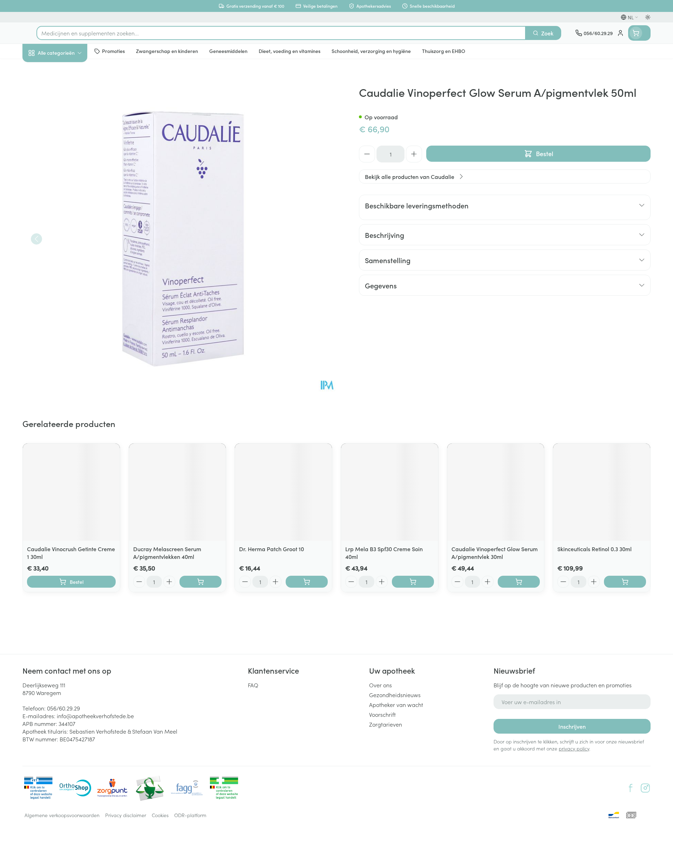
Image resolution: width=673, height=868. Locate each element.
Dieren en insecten (67, 223)
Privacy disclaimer (125, 815)
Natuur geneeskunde (67, 183)
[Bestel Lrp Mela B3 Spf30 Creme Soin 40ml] (413, 582)
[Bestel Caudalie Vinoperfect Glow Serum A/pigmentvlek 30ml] (519, 582)
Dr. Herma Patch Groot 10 (271, 549)
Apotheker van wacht (396, 704)
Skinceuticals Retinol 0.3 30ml (594, 549)
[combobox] (281, 33)
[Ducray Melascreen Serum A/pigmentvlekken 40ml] (177, 492)
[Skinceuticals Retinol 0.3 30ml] (601, 492)
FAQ (253, 685)
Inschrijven (572, 726)
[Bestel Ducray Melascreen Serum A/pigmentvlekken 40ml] (200, 582)
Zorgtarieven (385, 724)
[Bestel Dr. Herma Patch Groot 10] (307, 582)
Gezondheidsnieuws (395, 695)
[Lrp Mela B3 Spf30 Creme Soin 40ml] (389, 492)
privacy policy (574, 748)
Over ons (380, 685)
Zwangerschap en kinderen (67, 141)
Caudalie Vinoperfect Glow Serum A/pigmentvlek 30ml (494, 552)
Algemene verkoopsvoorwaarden (62, 815)
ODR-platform (190, 815)
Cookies (160, 815)
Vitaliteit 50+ (67, 163)
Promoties (41, 69)
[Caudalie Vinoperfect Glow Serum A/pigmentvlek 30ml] (495, 492)
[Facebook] (630, 788)
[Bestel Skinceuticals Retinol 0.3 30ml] (625, 582)
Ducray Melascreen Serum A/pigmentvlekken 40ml (167, 552)
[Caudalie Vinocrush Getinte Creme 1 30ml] (71, 492)
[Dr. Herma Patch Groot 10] (283, 492)
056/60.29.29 (63, 708)
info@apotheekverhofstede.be (95, 716)
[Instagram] (645, 788)
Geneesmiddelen (67, 242)
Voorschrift (382, 714)
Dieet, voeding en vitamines (67, 116)
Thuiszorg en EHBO (67, 203)
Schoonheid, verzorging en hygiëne (67, 91)
